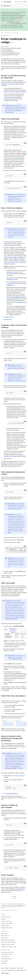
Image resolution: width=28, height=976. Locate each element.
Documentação (6, 6)
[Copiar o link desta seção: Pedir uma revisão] (16, 583)
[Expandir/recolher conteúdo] (9, 46)
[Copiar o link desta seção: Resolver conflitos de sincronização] (13, 807)
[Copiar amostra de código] (26, 143)
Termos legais (20, 968)
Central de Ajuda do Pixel (6, 954)
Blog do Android (4, 937)
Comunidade (12, 968)
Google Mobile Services (6, 958)
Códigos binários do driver (6, 927)
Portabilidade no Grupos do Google (8, 946)
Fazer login (23, 1)
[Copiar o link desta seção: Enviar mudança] (14, 875)
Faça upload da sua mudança (11, 793)
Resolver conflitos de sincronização (12, 245)
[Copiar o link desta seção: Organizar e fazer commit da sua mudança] (9, 327)
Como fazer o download (6, 921)
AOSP (2, 32)
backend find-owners (17, 658)
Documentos (7, 32)
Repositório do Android (6, 916)
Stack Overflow (4, 961)
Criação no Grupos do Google (7, 944)
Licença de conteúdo (18, 905)
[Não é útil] (9, 36)
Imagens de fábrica (5, 925)
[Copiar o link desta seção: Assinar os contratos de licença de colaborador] (14, 78)
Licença (3, 970)
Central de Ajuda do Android (7, 952)
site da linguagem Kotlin (21, 302)
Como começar (15, 32)
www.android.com (5, 956)
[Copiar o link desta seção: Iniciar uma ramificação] (20, 119)
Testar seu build (7, 319)
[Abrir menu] (2, 1)
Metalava (18, 314)
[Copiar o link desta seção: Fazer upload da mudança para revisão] (8, 474)
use (21, 853)
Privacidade (9, 970)
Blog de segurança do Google (7, 940)
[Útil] (7, 36)
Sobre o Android (4, 968)
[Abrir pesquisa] (16, 1)
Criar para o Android (9, 317)
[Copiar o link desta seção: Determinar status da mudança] (2, 698)
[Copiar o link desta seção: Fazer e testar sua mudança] (23, 208)
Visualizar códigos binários (6, 923)
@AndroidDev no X (5, 935)
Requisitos (3, 919)
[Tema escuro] (24, 143)
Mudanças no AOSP (18, 27)
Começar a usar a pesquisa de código (13, 257)
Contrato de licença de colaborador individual (15, 91)
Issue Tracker (4, 963)
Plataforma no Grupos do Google (8, 942)
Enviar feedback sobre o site (19, 970)
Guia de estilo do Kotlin (17, 295)
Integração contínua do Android (17, 889)
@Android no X (4, 933)
